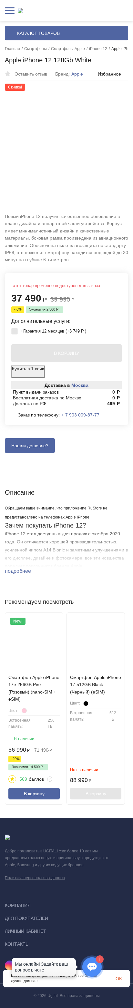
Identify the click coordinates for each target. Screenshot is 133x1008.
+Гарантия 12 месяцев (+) (52, 331)
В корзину (34, 793)
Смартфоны (35, 49)
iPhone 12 (98, 49)
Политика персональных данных (35, 878)
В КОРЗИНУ (66, 353)
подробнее (18, 571)
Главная (12, 49)
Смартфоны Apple (68, 49)
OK (119, 978)
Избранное (109, 74)
